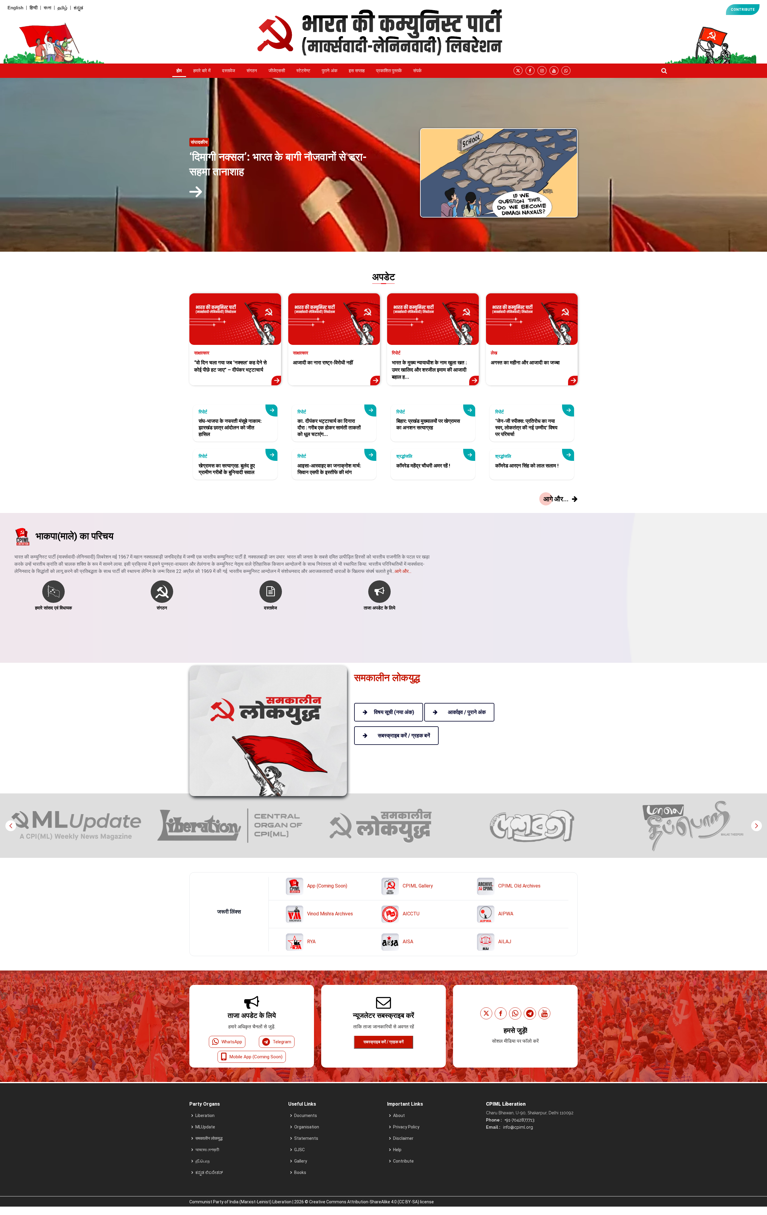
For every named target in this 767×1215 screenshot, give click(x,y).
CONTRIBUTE (743, 9)
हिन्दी (33, 7)
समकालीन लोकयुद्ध (209, 1138)
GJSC (299, 1150)
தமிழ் (62, 7)
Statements (306, 1138)
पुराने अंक (329, 70)
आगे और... (403, 571)
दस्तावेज (228, 70)
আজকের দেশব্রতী (207, 1150)
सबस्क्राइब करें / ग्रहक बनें (383, 1041)
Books (300, 1172)
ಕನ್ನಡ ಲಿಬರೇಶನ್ (209, 1172)
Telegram (282, 1042)
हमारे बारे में (202, 70)
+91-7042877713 (519, 1120)
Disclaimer (403, 1138)
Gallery (300, 1161)
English (15, 7)
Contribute (403, 1161)
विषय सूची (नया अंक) (394, 712)
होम (179, 70)
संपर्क (417, 70)
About (399, 1115)
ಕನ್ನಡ (78, 7)
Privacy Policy (406, 1127)
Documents (305, 1115)
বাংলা (47, 7)
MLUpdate (205, 1127)
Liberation (205, 1115)
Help (397, 1150)
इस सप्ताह (357, 70)
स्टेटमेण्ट (303, 70)
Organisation (306, 1127)
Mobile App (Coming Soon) (256, 1056)
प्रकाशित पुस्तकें (389, 70)
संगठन (252, 70)
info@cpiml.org (517, 1127)
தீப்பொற (202, 1161)
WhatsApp (231, 1042)
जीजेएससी (276, 70)
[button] (756, 825)
